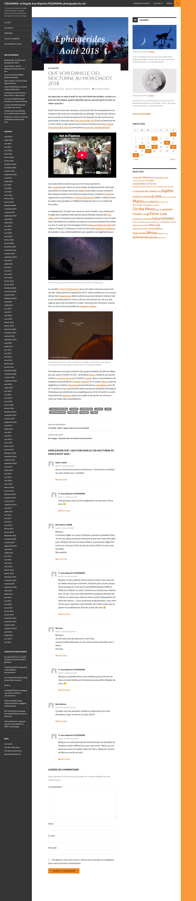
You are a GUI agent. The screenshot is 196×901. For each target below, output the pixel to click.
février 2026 (9, 157)
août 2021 (8, 343)
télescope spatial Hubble (143, 228)
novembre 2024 (10, 209)
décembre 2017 (10, 494)
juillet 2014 (8, 635)
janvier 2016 (9, 573)
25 (148, 151)
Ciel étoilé (8, 28)
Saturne (105, 381)
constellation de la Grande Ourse (144, 187)
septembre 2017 (10, 505)
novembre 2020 (10, 374)
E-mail (52, 835)
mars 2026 (8, 154)
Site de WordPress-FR (12, 754)
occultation (155, 205)
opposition (159, 209)
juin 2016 (7, 556)
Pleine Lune (158, 213)
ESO (156, 191)
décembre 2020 (10, 370)
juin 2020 (7, 391)
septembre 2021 (10, 339)
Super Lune (159, 222)
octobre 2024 (9, 212)
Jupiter (88, 378)
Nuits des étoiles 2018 (85, 120)
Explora (7, 685)
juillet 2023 (8, 264)
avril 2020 (8, 398)
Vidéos (169, 3)
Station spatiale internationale (144, 222)
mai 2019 (7, 436)
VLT (162, 229)
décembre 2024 (10, 205)
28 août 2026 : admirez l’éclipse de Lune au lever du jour (14, 68)
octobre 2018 (9, 460)
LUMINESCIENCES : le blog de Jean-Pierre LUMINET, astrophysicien (15, 693)
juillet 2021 (8, 346)
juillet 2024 (8, 223)
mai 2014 (7, 642)
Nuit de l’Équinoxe (84, 197)
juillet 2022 (8, 305)
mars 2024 (8, 236)
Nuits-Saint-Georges (142, 205)
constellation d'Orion (144, 183)
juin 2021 (7, 350)
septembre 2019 (10, 422)
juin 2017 (7, 515)
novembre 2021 (10, 333)
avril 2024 (8, 233)
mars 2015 (8, 608)
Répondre (62, 480)
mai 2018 (7, 477)
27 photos (151, 52)
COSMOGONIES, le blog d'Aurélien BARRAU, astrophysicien (15, 669)
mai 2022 (7, 312)
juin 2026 (7, 143)
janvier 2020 (9, 408)
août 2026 (8, 137)
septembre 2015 (10, 587)
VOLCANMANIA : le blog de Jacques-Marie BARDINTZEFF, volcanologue (14, 724)
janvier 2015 (9, 615)
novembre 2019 (10, 415)
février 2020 (9, 405)
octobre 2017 (9, 501)
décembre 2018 (10, 453)
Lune (156, 195)
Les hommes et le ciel (13, 44)
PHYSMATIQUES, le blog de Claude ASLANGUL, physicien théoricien (15, 713)
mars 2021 (8, 360)
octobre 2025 (9, 171)
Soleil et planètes (11, 39)
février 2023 (9, 281)
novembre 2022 (10, 291)
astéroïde (165, 178)
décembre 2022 (10, 288)
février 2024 (9, 240)
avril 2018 (8, 480)
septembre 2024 (10, 216)
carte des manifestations (97, 127)
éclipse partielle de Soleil (99, 225)
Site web (52, 847)
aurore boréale (138, 181)
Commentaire (55, 786)
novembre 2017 (10, 498)
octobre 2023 (9, 253)
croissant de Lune (64, 378)
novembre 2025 (10, 168)
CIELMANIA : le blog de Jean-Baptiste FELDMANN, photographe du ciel (45, 3)
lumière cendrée (142, 196)
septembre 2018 (10, 463)
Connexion (8, 744)
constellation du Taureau (164, 187)
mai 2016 (7, 560)
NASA (154, 201)
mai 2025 (7, 188)
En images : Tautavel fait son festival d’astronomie (70, 436)
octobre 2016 (9, 542)
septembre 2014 (10, 628)
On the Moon (144, 208)
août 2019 (8, 425)
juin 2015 (7, 597)
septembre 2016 (10, 546)
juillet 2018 (8, 470)
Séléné (135, 225)
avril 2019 (8, 439)
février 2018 (9, 487)
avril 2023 (8, 274)
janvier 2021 (9, 367)
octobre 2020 (9, 377)
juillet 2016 (8, 553)
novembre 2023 (10, 250)
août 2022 (8, 302)
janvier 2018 (9, 491)
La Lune (7, 22)
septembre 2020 (10, 381)
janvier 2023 (9, 284)
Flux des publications (12, 747)
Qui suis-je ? (158, 3)
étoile (153, 237)
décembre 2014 (10, 618)
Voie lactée (72, 385)
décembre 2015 (10, 577)
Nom (51, 823)
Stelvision (67, 395)
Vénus (92, 374)
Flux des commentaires (13, 751)
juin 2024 (7, 226)
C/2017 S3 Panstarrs (69, 289)
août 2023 (8, 260)
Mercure (146, 201)
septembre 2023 (10, 257)
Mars (64, 388)
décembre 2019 (10, 412)
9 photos (151, 95)
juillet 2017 (8, 511)
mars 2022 (8, 319)
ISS (159, 191)
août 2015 (8, 590)
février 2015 (9, 611)
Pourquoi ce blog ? (142, 3)
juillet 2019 (8, 429)
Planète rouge (141, 214)
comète (74, 409)
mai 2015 (7, 601)
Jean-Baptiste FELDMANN (79, 89)
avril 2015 (8, 604)
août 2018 (8, 467)
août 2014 (8, 632)
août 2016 (8, 549)
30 (136, 155)
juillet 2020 (8, 388)
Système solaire (169, 222)
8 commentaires (102, 89)
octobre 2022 (9, 295)
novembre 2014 (10, 621)
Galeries (144, 20)
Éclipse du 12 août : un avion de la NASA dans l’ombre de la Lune (16, 119)
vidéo (157, 228)
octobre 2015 (9, 584)
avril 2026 (8, 150)
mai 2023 (7, 271)
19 (154, 147)
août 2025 (8, 178)
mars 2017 (8, 525)
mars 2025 (8, 195)
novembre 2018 (10, 456)
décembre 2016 (10, 535)
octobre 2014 (9, 625)
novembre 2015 (10, 580)
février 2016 (9, 570)
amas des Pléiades (142, 177)
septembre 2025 (10, 174)
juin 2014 (7, 639)
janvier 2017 (9, 532)
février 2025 (9, 198)
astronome (157, 177)
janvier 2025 (9, 202)
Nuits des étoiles (58, 412)
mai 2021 (7, 353)
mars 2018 (8, 484)
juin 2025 (7, 185)
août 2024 (8, 219)
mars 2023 (8, 278)
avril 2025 (8, 192)
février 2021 (9, 364)
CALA (107, 194)
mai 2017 (7, 518)
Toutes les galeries (143, 114)
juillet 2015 (8, 594)
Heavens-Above (88, 306)
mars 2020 (8, 401)
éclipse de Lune (162, 233)
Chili (145, 181)
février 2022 (9, 322)
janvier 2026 (9, 161)
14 (167, 142)
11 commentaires (156, 62)
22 (173, 147)
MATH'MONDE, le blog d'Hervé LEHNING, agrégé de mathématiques (15, 703)
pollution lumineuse (105, 228)
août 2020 (8, 384)
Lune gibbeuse (101, 385)
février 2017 (9, 529)
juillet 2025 (8, 181)
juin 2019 (7, 432)
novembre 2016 (10, 539)
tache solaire (143, 225)
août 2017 (8, 508)
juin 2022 (7, 308)
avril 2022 (8, 315)
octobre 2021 (9, 336)
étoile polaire (161, 238)
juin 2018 (7, 474)
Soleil (81, 190)
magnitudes (65, 295)
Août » (173, 159)
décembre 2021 (10, 329)
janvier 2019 (9, 449)
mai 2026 (7, 147)
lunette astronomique (168, 197)
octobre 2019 (9, 419)
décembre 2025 (10, 164)
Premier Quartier (80, 381)
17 (142, 147)
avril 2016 (8, 563)
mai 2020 (7, 394)
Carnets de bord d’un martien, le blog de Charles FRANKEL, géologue (15, 659)
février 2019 (9, 446)
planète (168, 209)
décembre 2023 (10, 247)
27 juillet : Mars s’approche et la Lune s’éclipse (68, 426)
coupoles (57, 187)
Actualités (53, 68)
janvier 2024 (9, 243)
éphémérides (86, 409)
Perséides (73, 412)
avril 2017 (8, 522)
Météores (8, 33)
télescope (154, 225)
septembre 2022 (10, 298)
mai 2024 (7, 229)
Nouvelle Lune (163, 202)
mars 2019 (8, 443)
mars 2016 (8, 566)
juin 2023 (7, 267)
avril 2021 (8, 357)
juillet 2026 (8, 140)
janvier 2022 (9, 326)
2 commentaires (155, 106)
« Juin (135, 159)
